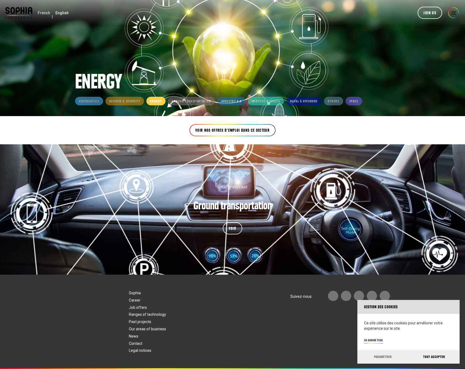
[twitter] (385, 296)
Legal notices (140, 350)
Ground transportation (191, 101)
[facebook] (372, 296)
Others (333, 101)
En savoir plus (373, 340)
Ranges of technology (147, 314)
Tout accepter (434, 356)
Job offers (138, 307)
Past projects (140, 322)
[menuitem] (44, 13)
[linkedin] (359, 296)
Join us (430, 12)
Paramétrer (383, 356)
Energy (156, 101)
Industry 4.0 (231, 101)
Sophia (135, 293)
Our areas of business (147, 329)
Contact (135, 343)
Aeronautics (89, 101)
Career (134, 300)
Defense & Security (124, 101)
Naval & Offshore (304, 101)
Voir (232, 228)
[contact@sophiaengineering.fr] (346, 296)
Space (353, 101)
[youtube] (333, 296)
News (133, 336)
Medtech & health (266, 101)
